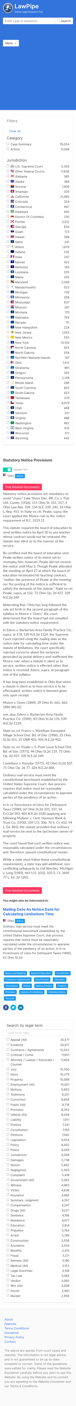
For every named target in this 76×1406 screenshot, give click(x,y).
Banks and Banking (15, 973)
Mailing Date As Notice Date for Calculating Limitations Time (31, 911)
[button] (6, 1007)
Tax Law (10, 998)
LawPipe (27, 6)
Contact (10, 1341)
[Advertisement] (38, 78)
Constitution (62, 973)
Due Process (42, 979)
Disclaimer (11, 1333)
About (8, 1319)
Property (62, 985)
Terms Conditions (16, 1328)
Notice (26, 985)
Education (59, 979)
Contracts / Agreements (18, 979)
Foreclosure (12, 985)
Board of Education (41, 973)
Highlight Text (20, 469)
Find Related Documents (22, 487)
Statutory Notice (57, 992)
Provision (10, 992)
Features (10, 1324)
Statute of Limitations (32, 992)
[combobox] (38, 21)
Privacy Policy (14, 1337)
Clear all (14, 131)
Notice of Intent (44, 985)
